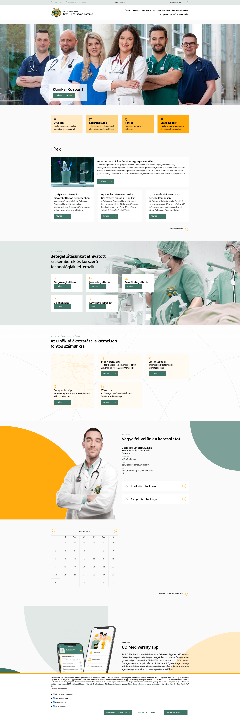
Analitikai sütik (60, 702)
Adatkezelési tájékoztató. (164, 684)
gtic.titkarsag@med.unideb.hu (135, 465)
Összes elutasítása (146, 713)
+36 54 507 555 (58, 2)
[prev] (53, 531)
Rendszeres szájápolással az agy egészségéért (125, 161)
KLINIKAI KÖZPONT (120, 2)
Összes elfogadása (174, 713)
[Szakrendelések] (102, 124)
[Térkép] (138, 124)
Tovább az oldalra (63, 95)
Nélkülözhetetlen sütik (64, 694)
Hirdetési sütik (60, 706)
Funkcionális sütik (61, 698)
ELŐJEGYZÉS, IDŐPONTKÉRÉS (174, 14)
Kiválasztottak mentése (116, 713)
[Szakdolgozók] (173, 124)
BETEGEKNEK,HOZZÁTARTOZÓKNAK (170, 10)
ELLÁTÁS (146, 10)
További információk (59, 689)
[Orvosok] (66, 124)
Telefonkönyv (72, 2)
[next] (116, 531)
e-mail (84, 2)
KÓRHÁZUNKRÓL (132, 10)
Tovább (102, 181)
